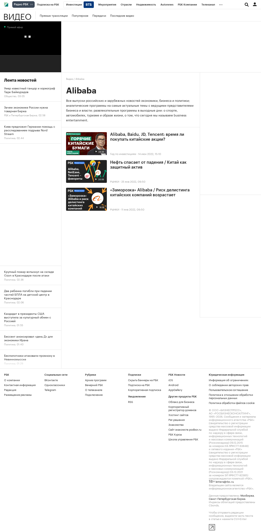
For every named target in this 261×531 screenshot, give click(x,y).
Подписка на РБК (139, 385)
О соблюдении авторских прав (229, 385)
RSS (130, 401)
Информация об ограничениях (228, 380)
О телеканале (93, 389)
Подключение (94, 394)
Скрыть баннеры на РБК (143, 380)
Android (173, 385)
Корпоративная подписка (144, 389)
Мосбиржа (247, 495)
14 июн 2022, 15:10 (149, 153)
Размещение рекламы (18, 394)
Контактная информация (20, 385)
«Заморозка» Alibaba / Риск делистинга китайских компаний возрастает (150, 192)
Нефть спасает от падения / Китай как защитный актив (148, 164)
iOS (170, 380)
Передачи (99, 15)
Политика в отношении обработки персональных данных (231, 396)
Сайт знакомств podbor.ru (184, 429)
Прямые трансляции (54, 15)
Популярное (80, 15)
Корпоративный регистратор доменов (182, 408)
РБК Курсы (175, 434)
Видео (17, 15)
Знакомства (176, 424)
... (221, 4)
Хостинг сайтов (178, 415)
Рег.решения (176, 419)
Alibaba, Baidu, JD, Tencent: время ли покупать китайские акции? (147, 137)
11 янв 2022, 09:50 (132, 209)
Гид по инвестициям (123, 153)
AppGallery (175, 389)
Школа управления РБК (183, 439)
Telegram (50, 389)
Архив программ (95, 380)
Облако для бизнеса (181, 401)
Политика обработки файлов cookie (232, 402)
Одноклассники (54, 385)
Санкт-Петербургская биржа (227, 498)
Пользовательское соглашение (228, 389)
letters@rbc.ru (225, 481)
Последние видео (122, 15)
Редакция (10, 389)
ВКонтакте (51, 380)
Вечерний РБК (94, 385)
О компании (12, 380)
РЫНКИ (114, 181)
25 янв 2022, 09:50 (133, 181)
